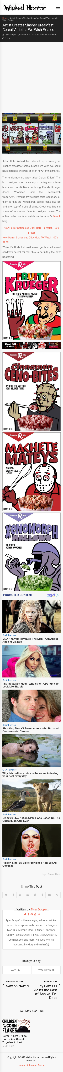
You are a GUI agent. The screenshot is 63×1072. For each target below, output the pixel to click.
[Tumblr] (42, 895)
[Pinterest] (20, 895)
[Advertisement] (31, 74)
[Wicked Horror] (24, 7)
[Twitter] (6, 895)
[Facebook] (13, 895)
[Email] (49, 895)
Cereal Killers (54, 874)
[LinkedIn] (27, 895)
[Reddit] (35, 895)
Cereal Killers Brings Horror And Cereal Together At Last (14, 1039)
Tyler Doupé (10, 34)
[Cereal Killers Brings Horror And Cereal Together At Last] (16, 1026)
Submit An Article (35, 1065)
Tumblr (57, 216)
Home (5, 18)
